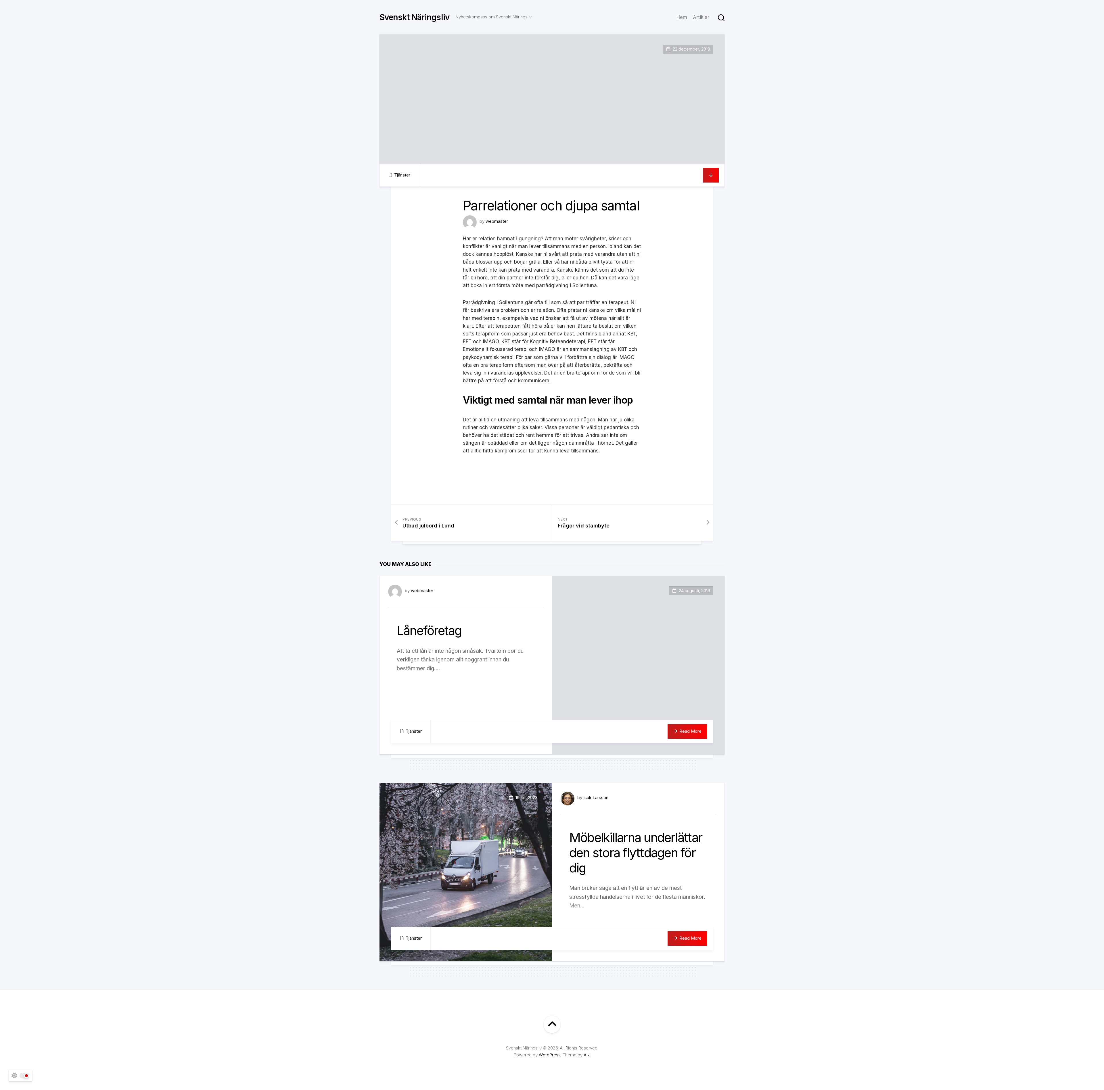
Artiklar (701, 17)
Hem (681, 17)
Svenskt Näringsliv (414, 17)
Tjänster (402, 175)
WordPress (550, 1055)
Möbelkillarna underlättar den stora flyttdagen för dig (635, 853)
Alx (587, 1055)
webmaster (497, 221)
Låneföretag (429, 630)
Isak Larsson (595, 797)
